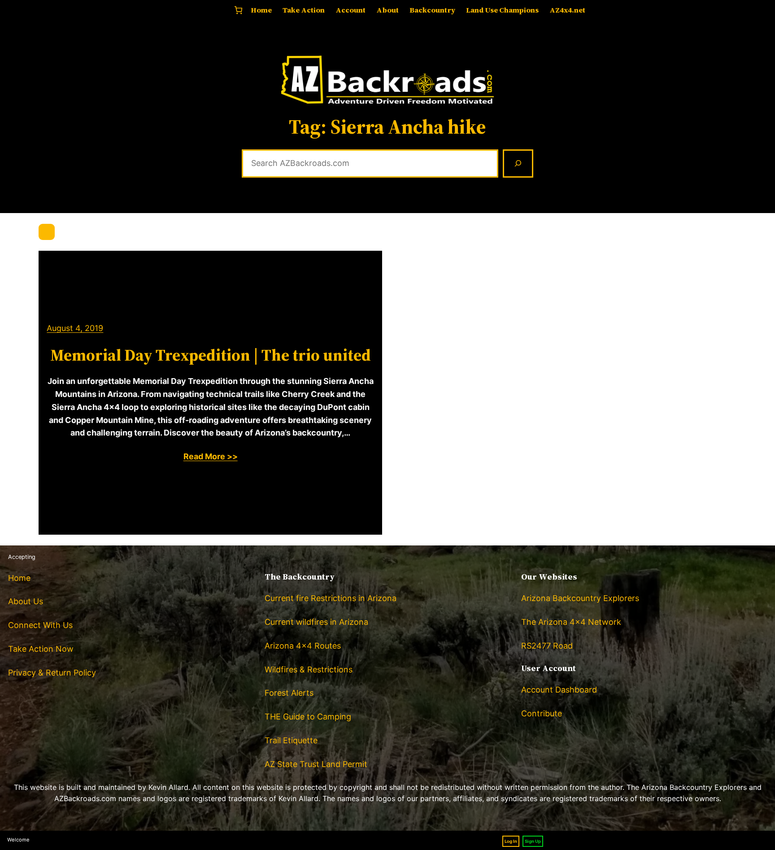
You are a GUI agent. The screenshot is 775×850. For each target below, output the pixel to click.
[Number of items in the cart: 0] (238, 10)
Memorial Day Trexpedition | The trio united (210, 355)
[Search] (518, 163)
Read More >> (210, 456)
